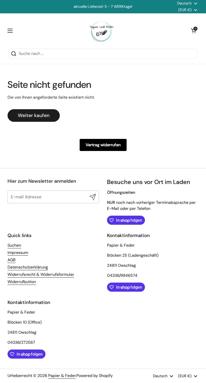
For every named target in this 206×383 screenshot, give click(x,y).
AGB (12, 259)
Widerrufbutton (22, 281)
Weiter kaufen (33, 115)
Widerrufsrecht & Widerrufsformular (41, 274)
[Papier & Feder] (102, 30)
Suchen (14, 245)
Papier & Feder (62, 375)
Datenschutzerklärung (28, 267)
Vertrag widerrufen (103, 144)
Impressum (18, 252)
